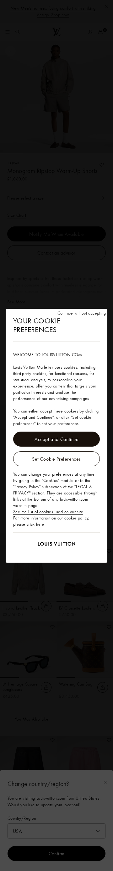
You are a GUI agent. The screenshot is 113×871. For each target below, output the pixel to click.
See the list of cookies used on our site (48, 511)
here (40, 524)
